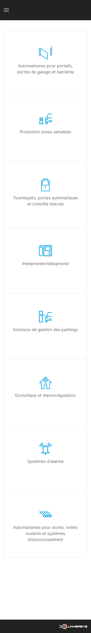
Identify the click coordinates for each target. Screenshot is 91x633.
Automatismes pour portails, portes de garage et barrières (45, 69)
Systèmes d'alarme (45, 461)
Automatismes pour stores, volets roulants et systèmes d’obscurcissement (45, 533)
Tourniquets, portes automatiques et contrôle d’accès (45, 200)
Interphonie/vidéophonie (45, 263)
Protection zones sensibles (45, 131)
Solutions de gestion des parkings (45, 329)
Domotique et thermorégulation (45, 395)
